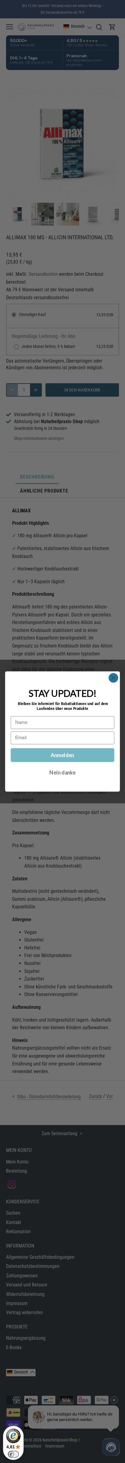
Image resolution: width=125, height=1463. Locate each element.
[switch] (13, 1454)
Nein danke (62, 772)
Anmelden (62, 755)
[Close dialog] (113, 677)
